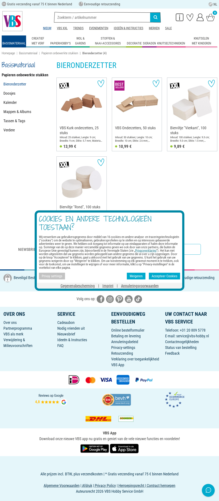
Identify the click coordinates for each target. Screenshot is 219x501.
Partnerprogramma (17, 328)
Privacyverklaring (145, 250)
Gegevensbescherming (78, 286)
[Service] (180, 17)
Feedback (172, 353)
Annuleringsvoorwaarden (140, 286)
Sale (168, 28)
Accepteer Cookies (164, 276)
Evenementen (98, 28)
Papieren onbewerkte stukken (59, 53)
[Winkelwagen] (210, 17)
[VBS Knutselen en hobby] (12, 21)
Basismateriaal (28, 53)
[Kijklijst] (190, 17)
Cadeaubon (66, 322)
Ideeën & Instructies (128, 28)
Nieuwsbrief (66, 334)
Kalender (10, 102)
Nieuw (47, 28)
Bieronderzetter (14, 84)
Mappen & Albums (17, 111)
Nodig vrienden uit (71, 328)
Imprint (107, 286)
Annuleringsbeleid (124, 341)
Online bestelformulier (127, 330)
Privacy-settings (123, 347)
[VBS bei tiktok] (138, 299)
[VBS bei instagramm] (110, 299)
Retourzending (122, 353)
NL (215, 4)
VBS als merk (13, 334)
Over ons (10, 322)
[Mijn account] (200, 17)
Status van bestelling (181, 347)
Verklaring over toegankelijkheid (135, 359)
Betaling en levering (126, 336)
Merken (154, 28)
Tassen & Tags (14, 121)
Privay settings (52, 276)
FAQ (60, 345)
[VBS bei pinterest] (119, 299)
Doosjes (9, 93)
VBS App (117, 365)
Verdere (9, 130)
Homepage (8, 53)
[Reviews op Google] (51, 399)
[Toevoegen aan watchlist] (101, 83)
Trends (78, 28)
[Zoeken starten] (155, 17)
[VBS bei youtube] (128, 299)
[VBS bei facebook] (100, 299)
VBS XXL (62, 28)
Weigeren (136, 276)
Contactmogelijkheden (182, 341)
